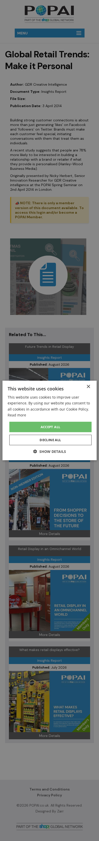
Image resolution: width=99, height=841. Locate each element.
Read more (17, 414)
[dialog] (49, 420)
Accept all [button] (50, 427)
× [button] (88, 387)
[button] (49, 451)
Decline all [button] (50, 440)
